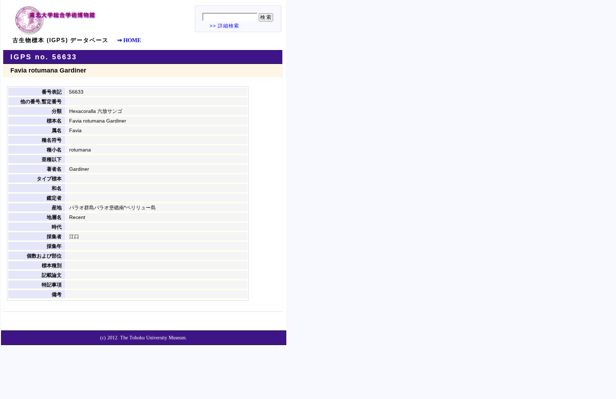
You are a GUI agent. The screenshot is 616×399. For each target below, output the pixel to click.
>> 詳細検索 (224, 26)
